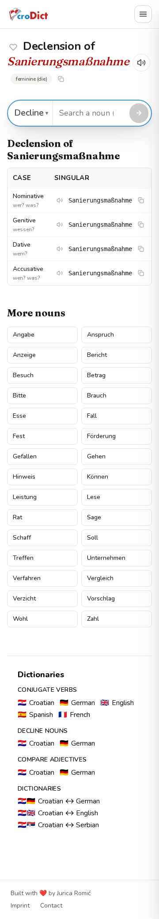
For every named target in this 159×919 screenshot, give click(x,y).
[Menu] (143, 14)
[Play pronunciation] (141, 62)
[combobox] (90, 113)
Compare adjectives (52, 759)
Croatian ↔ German (59, 801)
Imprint (20, 905)
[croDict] (28, 14)
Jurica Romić (74, 893)
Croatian (36, 703)
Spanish (35, 715)
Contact (51, 905)
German (77, 703)
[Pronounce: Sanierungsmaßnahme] (59, 200)
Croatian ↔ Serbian (58, 825)
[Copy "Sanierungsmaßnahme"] (61, 79)
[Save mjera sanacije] (13, 47)
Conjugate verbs (47, 690)
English (117, 703)
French (74, 715)
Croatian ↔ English (58, 813)
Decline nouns (43, 731)
